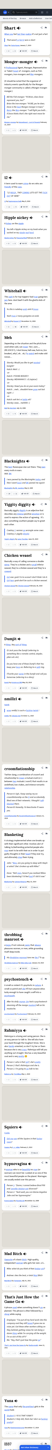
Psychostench (22, 1014)
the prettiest (28, 1406)
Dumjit (6, 682)
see (15, 1138)
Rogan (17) (17, 321)
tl (28, 797)
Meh (5, 408)
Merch (35, 51)
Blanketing (8, 882)
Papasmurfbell (22, 238)
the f (37, 957)
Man (15, 863)
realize (28, 34)
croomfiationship (10, 816)
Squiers (7, 1147)
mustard (32, 1005)
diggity (22, 510)
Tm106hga (17, 1074)
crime (25, 183)
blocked (10, 803)
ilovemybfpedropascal (27, 816)
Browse (23, 18)
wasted (36, 362)
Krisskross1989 (16, 682)
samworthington (21, 882)
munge (22, 1001)
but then (21, 34)
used (14, 1307)
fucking (29, 710)
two (12, 580)
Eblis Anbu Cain (26, 963)
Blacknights (8, 488)
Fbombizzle (20, 1201)
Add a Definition (35, 18)
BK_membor (19, 488)
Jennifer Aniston (18, 1188)
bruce (35, 309)
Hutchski (13, 408)
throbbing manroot (11, 963)
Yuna (6, 1428)
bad (31, 876)
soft (42, 800)
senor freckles (23, 539)
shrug (6, 1314)
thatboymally (33, 1345)
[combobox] (25, 12)
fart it (21, 40)
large (8, 945)
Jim (27, 1001)
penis (27, 945)
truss (13, 315)
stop (20, 857)
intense (20, 513)
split (38, 667)
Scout (15, 71)
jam (6, 300)
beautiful (26, 1169)
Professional (11, 67)
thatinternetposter (17, 1428)
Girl (8, 577)
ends (25, 309)
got (26, 1188)
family (11, 1046)
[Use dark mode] (47, 12)
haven (30, 1323)
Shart (6, 45)
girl (27, 1062)
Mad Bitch (7, 1281)
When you (8, 34)
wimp (6, 564)
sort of (18, 644)
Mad (35, 1275)
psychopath (9, 995)
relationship (9, 788)
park (11, 296)
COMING (25, 192)
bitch (24, 1259)
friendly (7, 186)
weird (31, 353)
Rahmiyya (7, 1074)
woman (9, 1169)
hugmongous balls (15, 201)
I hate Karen (15, 45)
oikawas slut (16, 716)
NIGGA (13, 192)
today (38, 479)
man (36, 296)
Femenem (18, 1281)
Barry (9, 110)
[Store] (42, 12)
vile (23, 988)
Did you (10, 1138)
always (38, 945)
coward (7, 571)
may (6, 850)
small (34, 564)
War (32, 74)
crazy (24, 1049)
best (19, 106)
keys (18, 667)
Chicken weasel (9, 586)
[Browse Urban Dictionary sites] (6, 12)
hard (31, 232)
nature (38, 985)
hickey (8, 223)
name (21, 673)
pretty (21, 1056)
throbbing (14, 957)
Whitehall (7, 321)
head (28, 853)
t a (17, 40)
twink (6, 704)
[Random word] (36, 12)
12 (5, 201)
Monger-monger (10, 122)
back (19, 482)
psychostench (9, 1014)
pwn (43, 467)
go (24, 530)
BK (10, 473)
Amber (38, 1268)
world (7, 1409)
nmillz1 (6, 716)
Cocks (7, 1132)
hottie (25, 399)
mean (25, 346)
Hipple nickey (9, 238)
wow (9, 710)
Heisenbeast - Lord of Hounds (29, 122)
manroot (23, 957)
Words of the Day (10, 18)
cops (20, 186)
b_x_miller (16, 1147)
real (27, 232)
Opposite (8, 1259)
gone (35, 389)
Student (10, 1415)
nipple (21, 223)
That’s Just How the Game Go (15, 1345)
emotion (36, 513)
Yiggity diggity (9, 539)
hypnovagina (9, 1201)
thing (8, 644)
